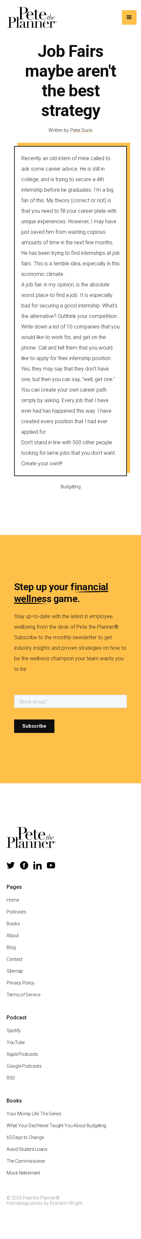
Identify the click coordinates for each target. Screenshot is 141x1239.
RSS (11, 1078)
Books (13, 923)
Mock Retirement (23, 1173)
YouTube (16, 1042)
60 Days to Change (25, 1137)
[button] (129, 17)
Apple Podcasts (22, 1054)
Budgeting (70, 486)
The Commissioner (26, 1161)
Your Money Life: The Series (34, 1113)
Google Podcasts (24, 1066)
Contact (14, 959)
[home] (30, 17)
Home (13, 900)
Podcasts (16, 911)
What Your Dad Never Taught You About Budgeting (56, 1125)
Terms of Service (23, 994)
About (13, 935)
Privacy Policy (20, 982)
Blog (11, 947)
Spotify (14, 1030)
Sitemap (15, 971)
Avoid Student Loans (27, 1149)
